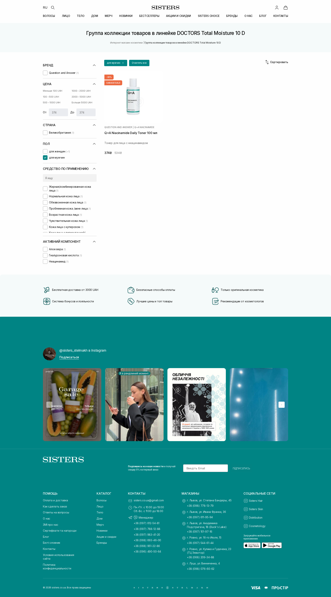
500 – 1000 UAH (51, 102)
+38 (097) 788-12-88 (147, 528)
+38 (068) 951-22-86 (147, 546)
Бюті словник (51, 542)
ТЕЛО (80, 15)
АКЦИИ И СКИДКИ (178, 15)
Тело (100, 512)
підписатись (241, 468)
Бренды (102, 542)
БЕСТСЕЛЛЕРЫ (149, 15)
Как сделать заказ (55, 506)
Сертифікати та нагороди (59, 530)
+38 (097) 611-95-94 (200, 517)
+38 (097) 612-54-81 (146, 523)
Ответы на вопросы (56, 512)
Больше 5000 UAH (82, 102)
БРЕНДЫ (232, 15)
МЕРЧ (108, 15)
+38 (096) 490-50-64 (147, 551)
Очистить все (139, 62)
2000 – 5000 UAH (81, 96)
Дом (99, 518)
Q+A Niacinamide (144, 127)
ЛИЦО (66, 15)
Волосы (102, 500)
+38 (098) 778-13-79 (200, 505)
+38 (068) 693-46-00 (147, 540)
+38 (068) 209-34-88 (200, 557)
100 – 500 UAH (51, 96)
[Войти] (276, 7)
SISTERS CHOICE (209, 15)
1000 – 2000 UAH (81, 90)
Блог (46, 536)
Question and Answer (118, 127)
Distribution (255, 517)
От (45, 112)
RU (45, 7)
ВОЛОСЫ (49, 15)
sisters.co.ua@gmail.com (149, 500)
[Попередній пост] (49, 405)
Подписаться (69, 357)
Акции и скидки (106, 536)
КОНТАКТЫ (280, 15)
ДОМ (94, 15)
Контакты (49, 548)
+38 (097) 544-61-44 (200, 542)
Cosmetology (257, 526)
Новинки (102, 530)
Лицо (100, 506)
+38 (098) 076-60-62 (200, 568)
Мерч (100, 524)
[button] (115, 63)
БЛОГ (262, 15)
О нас (46, 518)
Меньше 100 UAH (52, 90)
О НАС (248, 15)
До (72, 112)
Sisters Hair (256, 500)
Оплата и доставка (55, 500)
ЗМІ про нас (50, 524)
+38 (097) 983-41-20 (147, 534)
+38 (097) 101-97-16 (199, 531)
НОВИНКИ (126, 15)
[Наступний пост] (282, 405)
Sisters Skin (256, 509)
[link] (285, 7)
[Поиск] (52, 7)
